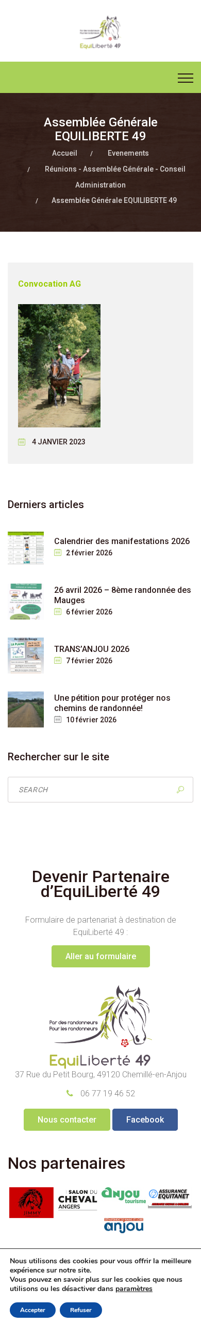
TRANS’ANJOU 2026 (91, 649)
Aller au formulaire (100, 956)
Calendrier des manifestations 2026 (122, 541)
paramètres (134, 1289)
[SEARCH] (180, 789)
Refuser (81, 1310)
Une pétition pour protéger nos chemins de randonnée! (112, 703)
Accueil (64, 153)
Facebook (145, 1120)
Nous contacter (67, 1120)
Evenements (128, 153)
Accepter (32, 1310)
